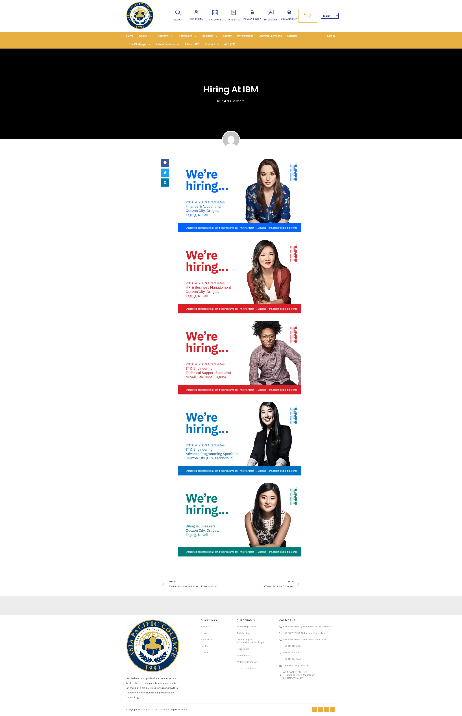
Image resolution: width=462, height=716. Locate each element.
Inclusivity (270, 20)
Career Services (165, 44)
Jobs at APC (192, 44)
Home (130, 36)
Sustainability (289, 19)
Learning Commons (270, 36)
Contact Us (212, 44)
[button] (165, 163)
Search (178, 20)
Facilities (292, 36)
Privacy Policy (252, 19)
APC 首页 (230, 44)
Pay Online (196, 19)
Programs (163, 36)
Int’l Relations (245, 36)
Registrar (207, 36)
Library (227, 36)
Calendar (215, 20)
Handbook (234, 20)
